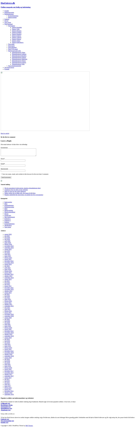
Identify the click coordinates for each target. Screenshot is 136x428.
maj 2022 (7, 297)
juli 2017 (7, 379)
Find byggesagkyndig (14, 51)
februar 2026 (8, 244)
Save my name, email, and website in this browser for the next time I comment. (26, 174)
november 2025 (9, 246)
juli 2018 (7, 359)
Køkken (6, 19)
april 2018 (7, 364)
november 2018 (9, 353)
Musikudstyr (8, 225)
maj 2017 (7, 383)
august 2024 (8, 264)
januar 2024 (7, 272)
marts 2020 (7, 326)
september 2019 (9, 336)
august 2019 (8, 338)
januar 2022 (7, 302)
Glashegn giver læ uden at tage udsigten (16, 190)
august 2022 (8, 292)
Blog (5, 204)
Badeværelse (8, 202)
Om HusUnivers (9, 67)
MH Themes (29, 425)
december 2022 (8, 287)
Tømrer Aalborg (16, 37)
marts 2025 (7, 256)
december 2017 (8, 371)
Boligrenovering (9, 12)
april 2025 (7, 254)
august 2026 (8, 234)
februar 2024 (8, 271)
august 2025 (8, 249)
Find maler (11, 44)
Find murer (11, 46)
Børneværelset (12, 17)
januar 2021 (7, 312)
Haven (6, 21)
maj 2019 (7, 343)
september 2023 (9, 277)
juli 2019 (7, 339)
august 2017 (8, 378)
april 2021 (7, 309)
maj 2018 (7, 363)
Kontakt (6, 69)
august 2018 (8, 358)
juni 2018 (7, 361)
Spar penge (7, 22)
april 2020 (7, 324)
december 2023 (8, 274)
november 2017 (9, 373)
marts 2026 (7, 242)
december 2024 (8, 261)
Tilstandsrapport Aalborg (19, 54)
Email (2, 164)
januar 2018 (7, 369)
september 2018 (9, 356)
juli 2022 (7, 294)
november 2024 (9, 262)
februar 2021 (8, 311)
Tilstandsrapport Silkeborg (19, 59)
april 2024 (7, 267)
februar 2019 (8, 348)
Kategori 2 (7, 220)
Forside (6, 11)
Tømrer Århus (16, 41)
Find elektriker (12, 47)
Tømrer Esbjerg (16, 36)
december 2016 (8, 391)
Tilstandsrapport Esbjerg (19, 62)
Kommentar (4, 147)
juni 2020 (7, 321)
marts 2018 (7, 366)
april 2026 (7, 241)
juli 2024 (7, 266)
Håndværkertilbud (9, 212)
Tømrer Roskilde (17, 27)
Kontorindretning (13, 16)
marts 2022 (7, 299)
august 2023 (8, 279)
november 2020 (9, 314)
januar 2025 (7, 259)
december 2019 (8, 331)
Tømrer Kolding (16, 32)
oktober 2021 (8, 304)
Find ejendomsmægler (14, 66)
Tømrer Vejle (16, 29)
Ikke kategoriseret (9, 217)
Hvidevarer (7, 215)
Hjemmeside (4, 169)
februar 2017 (8, 388)
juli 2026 (7, 236)
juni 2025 (7, 251)
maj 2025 (7, 252)
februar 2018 (8, 368)
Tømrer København (17, 42)
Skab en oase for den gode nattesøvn (15, 191)
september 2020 (9, 316)
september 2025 (9, 247)
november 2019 (9, 333)
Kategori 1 (7, 219)
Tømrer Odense (16, 39)
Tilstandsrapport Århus (18, 52)
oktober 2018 (8, 354)
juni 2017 (7, 381)
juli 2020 (7, 319)
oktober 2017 (8, 374)
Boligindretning (9, 14)
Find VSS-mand (13, 49)
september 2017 (9, 376)
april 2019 (7, 344)
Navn (2, 158)
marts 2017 (7, 386)
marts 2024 (7, 269)
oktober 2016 (8, 393)
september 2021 (9, 306)
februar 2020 (8, 328)
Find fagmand (8, 24)
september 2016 (9, 394)
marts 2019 (7, 346)
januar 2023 (7, 286)
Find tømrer (11, 26)
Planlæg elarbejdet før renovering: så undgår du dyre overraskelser (23, 195)
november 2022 (9, 289)
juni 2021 (7, 307)
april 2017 (7, 384)
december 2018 (8, 351)
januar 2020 (7, 329)
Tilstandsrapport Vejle (18, 64)
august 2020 (8, 317)
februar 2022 (8, 301)
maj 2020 (7, 323)
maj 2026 (7, 239)
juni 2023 (7, 282)
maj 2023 (7, 284)
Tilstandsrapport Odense (19, 57)
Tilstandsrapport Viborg (19, 61)
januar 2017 (7, 389)
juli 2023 (7, 281)
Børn (5, 209)
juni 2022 (7, 296)
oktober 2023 (8, 276)
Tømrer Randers (16, 34)
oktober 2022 (8, 291)
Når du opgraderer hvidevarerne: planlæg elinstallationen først (22, 188)
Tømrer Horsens (16, 31)
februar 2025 (8, 257)
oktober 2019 (8, 334)
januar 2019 (7, 349)
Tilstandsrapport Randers (19, 56)
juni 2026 (7, 237)
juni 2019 (7, 341)
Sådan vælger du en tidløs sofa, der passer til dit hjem (19, 193)
